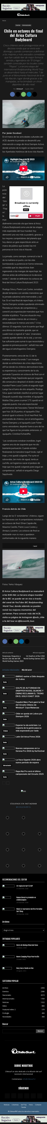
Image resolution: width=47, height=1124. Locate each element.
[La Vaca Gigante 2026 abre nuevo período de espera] (8, 762)
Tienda (23, 1107)
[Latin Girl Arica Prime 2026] (8, 739)
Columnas (5, 731)
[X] (18, 94)
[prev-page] (3, 782)
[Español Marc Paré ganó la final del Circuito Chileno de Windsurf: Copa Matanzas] (8, 705)
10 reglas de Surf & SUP (24, 886)
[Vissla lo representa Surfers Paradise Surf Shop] (8, 911)
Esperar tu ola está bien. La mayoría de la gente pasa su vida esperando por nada (28, 728)
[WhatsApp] (23, 94)
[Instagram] (13, 1095)
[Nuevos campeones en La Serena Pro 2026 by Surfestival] (8, 751)
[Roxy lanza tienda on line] (7, 971)
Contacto (38, 1105)
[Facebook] (12, 94)
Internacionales (26, 25)
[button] (4, 15)
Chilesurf (19, 89)
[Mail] (26, 1095)
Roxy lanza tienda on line (25, 968)
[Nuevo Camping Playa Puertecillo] (8, 959)
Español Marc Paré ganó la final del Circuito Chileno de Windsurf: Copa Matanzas (30, 705)
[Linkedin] (29, 94)
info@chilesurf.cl (29, 1079)
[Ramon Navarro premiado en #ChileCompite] (6, 900)
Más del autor (27, 670)
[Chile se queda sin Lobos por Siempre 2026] (8, 716)
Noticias (6, 1105)
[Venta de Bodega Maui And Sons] (8, 948)
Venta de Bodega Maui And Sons (27, 945)
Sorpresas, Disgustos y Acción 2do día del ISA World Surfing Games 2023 (13, 658)
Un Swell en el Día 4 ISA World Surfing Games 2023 (34, 657)
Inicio (4, 21)
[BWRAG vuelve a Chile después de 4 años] (8, 679)
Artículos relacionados (10, 670)
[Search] (43, 15)
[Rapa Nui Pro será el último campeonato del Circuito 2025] (8, 774)
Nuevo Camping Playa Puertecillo (27, 957)
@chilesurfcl (23, 807)
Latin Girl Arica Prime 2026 (28, 736)
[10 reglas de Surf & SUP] (8, 889)
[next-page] (7, 782)
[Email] (34, 94)
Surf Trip (24, 1105)
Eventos (18, 25)
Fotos (31, 1105)
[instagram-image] (7, 817)
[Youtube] (39, 1095)
